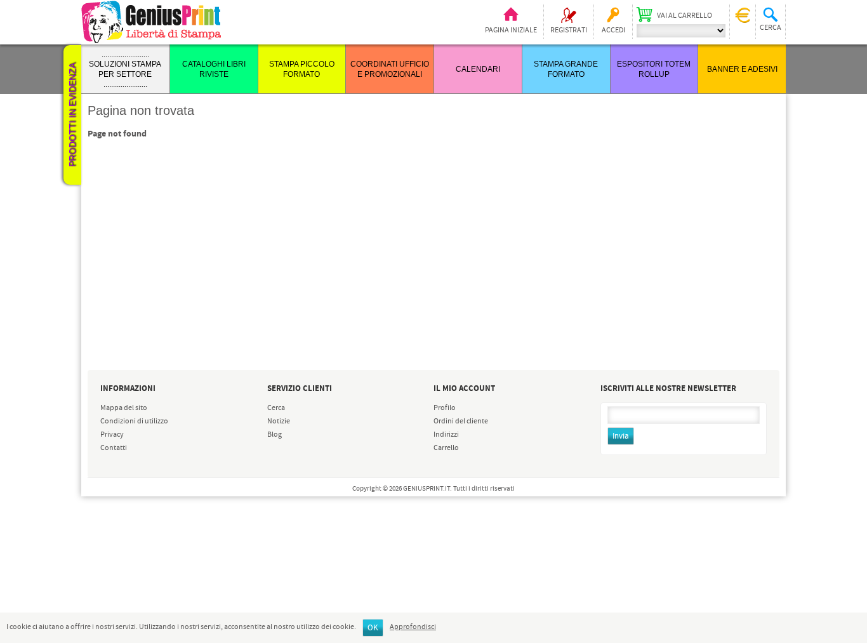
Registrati (568, 30)
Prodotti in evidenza (72, 115)
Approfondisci (413, 627)
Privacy (112, 435)
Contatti (113, 448)
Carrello (446, 448)
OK (372, 628)
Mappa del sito (123, 408)
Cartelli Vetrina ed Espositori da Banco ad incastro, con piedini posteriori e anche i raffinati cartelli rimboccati (150, 507)
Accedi (613, 30)
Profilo (445, 408)
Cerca (276, 408)
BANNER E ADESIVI (742, 69)
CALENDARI (478, 69)
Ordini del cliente (461, 421)
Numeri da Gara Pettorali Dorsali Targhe (144, 573)
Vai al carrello (684, 16)
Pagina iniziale (511, 30)
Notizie (278, 421)
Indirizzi (446, 435)
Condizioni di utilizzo (134, 421)
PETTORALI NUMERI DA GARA (142, 602)
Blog (274, 435)
